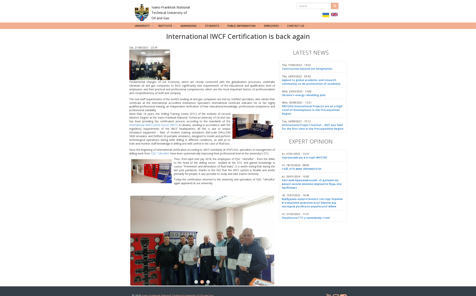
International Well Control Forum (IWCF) (153, 125)
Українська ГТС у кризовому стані (306, 217)
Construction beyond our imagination (307, 68)
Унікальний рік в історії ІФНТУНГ (304, 157)
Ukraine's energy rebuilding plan (304, 95)
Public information (240, 26)
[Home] (142, 12)
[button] (202, 64)
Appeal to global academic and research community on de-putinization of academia (311, 81)
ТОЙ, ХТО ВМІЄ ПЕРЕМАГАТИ (301, 169)
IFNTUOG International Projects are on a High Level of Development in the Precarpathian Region (312, 109)
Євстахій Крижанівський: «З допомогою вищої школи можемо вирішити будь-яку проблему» (312, 183)
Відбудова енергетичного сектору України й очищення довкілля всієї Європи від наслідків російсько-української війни (312, 202)
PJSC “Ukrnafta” (160, 153)
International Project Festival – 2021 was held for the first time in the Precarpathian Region (312, 126)
